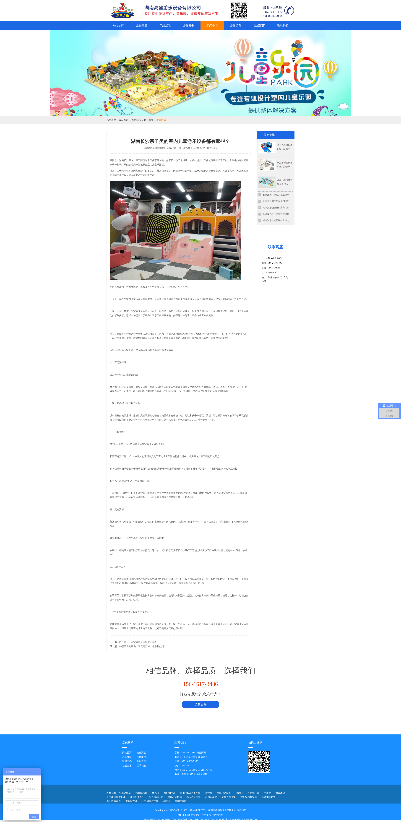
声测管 (267, 793)
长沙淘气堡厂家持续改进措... (277, 214)
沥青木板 (280, 793)
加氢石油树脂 (175, 797)
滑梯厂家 (209, 819)
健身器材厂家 (169, 819)
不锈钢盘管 (211, 797)
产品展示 (165, 25)
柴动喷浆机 (180, 801)
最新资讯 (269, 134)
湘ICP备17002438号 (188, 815)
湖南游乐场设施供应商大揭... (277, 207)
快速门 (239, 793)
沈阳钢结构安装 (248, 797)
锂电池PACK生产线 (190, 793)
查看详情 (161, 120)
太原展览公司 (229, 797)
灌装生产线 (131, 801)
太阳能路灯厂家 (150, 801)
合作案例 (188, 25)
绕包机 (155, 793)
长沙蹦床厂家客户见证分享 (276, 195)
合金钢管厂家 (156, 797)
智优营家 (218, 815)
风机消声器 (169, 793)
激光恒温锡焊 (114, 801)
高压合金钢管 (193, 797)
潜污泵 (208, 793)
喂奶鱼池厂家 (185, 819)
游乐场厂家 (222, 819)
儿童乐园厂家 (236, 819)
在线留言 (259, 25)
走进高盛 (141, 25)
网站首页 (118, 25)
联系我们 (282, 25)
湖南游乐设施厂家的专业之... (277, 220)
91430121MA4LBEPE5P (193, 810)
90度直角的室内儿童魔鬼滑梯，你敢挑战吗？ (142, 646)
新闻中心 (212, 25)
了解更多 (200, 704)
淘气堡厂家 (251, 819)
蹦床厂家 (198, 819)
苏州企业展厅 (137, 797)
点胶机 (166, 801)
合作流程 (235, 25)
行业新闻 (148, 120)
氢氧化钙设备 (224, 793)
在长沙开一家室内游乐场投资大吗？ (138, 642)
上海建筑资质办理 (116, 797)
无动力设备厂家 (152, 819)
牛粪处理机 (125, 793)
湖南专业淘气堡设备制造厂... (277, 201)
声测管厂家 (253, 793)
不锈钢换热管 (269, 797)
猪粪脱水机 (141, 793)
